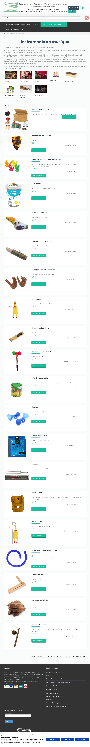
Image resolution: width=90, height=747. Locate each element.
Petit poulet (36, 299)
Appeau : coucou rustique (41, 241)
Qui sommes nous (52, 693)
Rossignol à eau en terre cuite (43, 270)
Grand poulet (36, 521)
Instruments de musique (53, 24)
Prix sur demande (69, 117)
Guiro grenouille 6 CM (39, 600)
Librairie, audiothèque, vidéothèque (21, 24)
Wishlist (48, 675)
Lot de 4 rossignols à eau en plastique (46, 159)
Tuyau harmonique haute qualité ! (44, 550)
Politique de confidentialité (37, 734)
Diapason (35, 464)
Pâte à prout (36, 184)
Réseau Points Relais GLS (54, 679)
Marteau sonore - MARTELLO (42, 351)
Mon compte (74, 8)
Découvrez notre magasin (54, 696)
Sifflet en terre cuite (39, 213)
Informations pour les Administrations (58, 682)
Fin (84, 656)
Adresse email (10, 713)
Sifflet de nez (36, 493)
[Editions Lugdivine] (11, 7)
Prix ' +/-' (7, 105)
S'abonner (9, 721)
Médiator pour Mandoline (41, 136)
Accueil (8, 34)
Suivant (78, 656)
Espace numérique (14, 29)
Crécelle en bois (37, 574)
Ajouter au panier (38, 150)
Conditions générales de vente (56, 706)
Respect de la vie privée (53, 703)
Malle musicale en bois (40, 109)
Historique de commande (54, 672)
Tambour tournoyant (39, 624)
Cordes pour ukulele (39, 435)
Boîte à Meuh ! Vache (39, 378)
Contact (49, 700)
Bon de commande (52, 685)
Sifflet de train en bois (40, 328)
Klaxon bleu (35, 407)
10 (73, 656)
